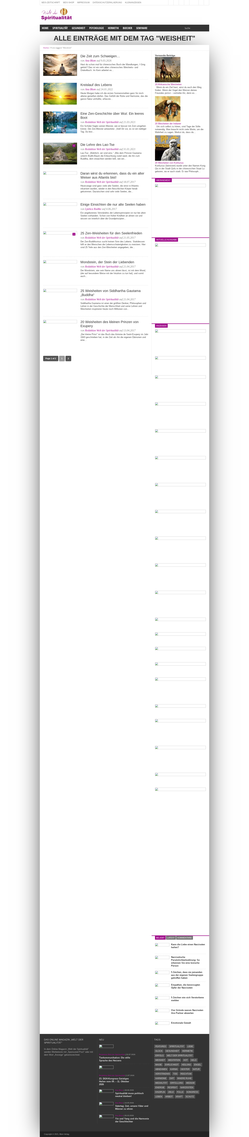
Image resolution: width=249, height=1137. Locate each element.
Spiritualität (60, 28)
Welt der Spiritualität (179, 1055)
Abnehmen (161, 1069)
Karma (174, 1069)
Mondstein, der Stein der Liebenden (107, 262)
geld (193, 1060)
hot (185, 1060)
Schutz (190, 1096)
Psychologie (96, 28)
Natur (196, 1069)
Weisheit (160, 1060)
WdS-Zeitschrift (51, 2)
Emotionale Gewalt (181, 1023)
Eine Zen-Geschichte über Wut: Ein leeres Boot (112, 115)
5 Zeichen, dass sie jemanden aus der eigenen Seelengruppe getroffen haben (187, 975)
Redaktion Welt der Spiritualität (102, 122)
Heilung (186, 1064)
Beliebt (160, 938)
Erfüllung (176, 1083)
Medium (190, 1083)
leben (158, 1096)
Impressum (83, 2)
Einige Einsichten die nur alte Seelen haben (113, 204)
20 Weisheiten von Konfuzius (169, 163)
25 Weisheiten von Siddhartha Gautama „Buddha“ (110, 293)
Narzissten (186, 1087)
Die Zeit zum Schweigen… (100, 56)
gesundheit (172, 1051)
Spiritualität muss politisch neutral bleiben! (129, 1094)
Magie (158, 1064)
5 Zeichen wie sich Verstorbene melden (187, 999)
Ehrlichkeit (172, 1064)
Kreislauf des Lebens (96, 85)
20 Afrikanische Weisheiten (168, 84)
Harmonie (160, 1078)
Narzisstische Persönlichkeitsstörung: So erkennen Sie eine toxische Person (185, 961)
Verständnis (162, 1074)
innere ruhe (184, 1078)
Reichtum (186, 1074)
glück (158, 1051)
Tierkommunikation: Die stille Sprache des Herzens (114, 1059)
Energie (159, 1087)
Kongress (192, 1092)
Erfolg (159, 1055)
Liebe (190, 1046)
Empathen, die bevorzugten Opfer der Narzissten (185, 986)
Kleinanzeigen (133, 2)
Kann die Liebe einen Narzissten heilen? (188, 946)
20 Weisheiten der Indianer (168, 123)
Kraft (179, 1096)
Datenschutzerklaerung (107, 2)
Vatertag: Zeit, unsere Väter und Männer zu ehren (131, 1107)
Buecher (127, 28)
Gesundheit (78, 28)
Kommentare (184, 938)
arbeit (169, 1096)
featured (160, 1046)
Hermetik (113, 28)
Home (45, 28)
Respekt (172, 1087)
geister (185, 1069)
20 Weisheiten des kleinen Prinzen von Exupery (109, 324)
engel (197, 1064)
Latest (171, 938)
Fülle (180, 1092)
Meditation (174, 1060)
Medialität (161, 1083)
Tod (175, 1074)
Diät (172, 1078)
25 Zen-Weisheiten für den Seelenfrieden (111, 233)
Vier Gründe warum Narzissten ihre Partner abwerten (187, 1011)
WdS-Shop (68, 2)
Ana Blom (90, 60)
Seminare (141, 28)
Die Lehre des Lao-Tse (97, 144)
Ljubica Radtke (93, 208)
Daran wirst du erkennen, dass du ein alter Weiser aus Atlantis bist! (112, 175)
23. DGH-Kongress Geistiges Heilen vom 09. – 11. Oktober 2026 (114, 1081)
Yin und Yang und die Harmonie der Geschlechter (132, 1120)
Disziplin (160, 1092)
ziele (171, 1092)
